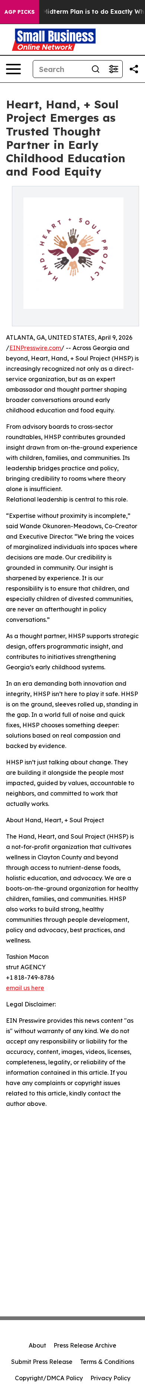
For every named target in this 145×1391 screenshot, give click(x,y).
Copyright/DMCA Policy (49, 1378)
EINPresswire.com (35, 348)
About (37, 1345)
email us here (25, 988)
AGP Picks (19, 12)
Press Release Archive (85, 1345)
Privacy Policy (110, 1378)
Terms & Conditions (107, 1361)
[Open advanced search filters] (113, 69)
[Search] (95, 69)
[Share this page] (134, 69)
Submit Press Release (41, 1361)
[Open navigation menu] (13, 69)
